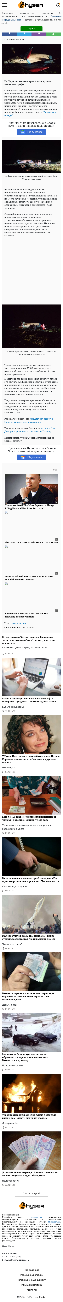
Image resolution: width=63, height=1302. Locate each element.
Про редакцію (31, 1270)
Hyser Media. (39, 1297)
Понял (31, 28)
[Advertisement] (31, 270)
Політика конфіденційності (31, 1280)
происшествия (18, 623)
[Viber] (39, 33)
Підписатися (34, 132)
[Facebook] (9, 33)
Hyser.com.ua (36, 1217)
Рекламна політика (31, 1285)
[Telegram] (24, 33)
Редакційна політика (31, 1275)
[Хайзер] (30, 4)
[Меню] (4, 5)
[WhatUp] (53, 33)
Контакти (32, 1290)
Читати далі (31, 1193)
